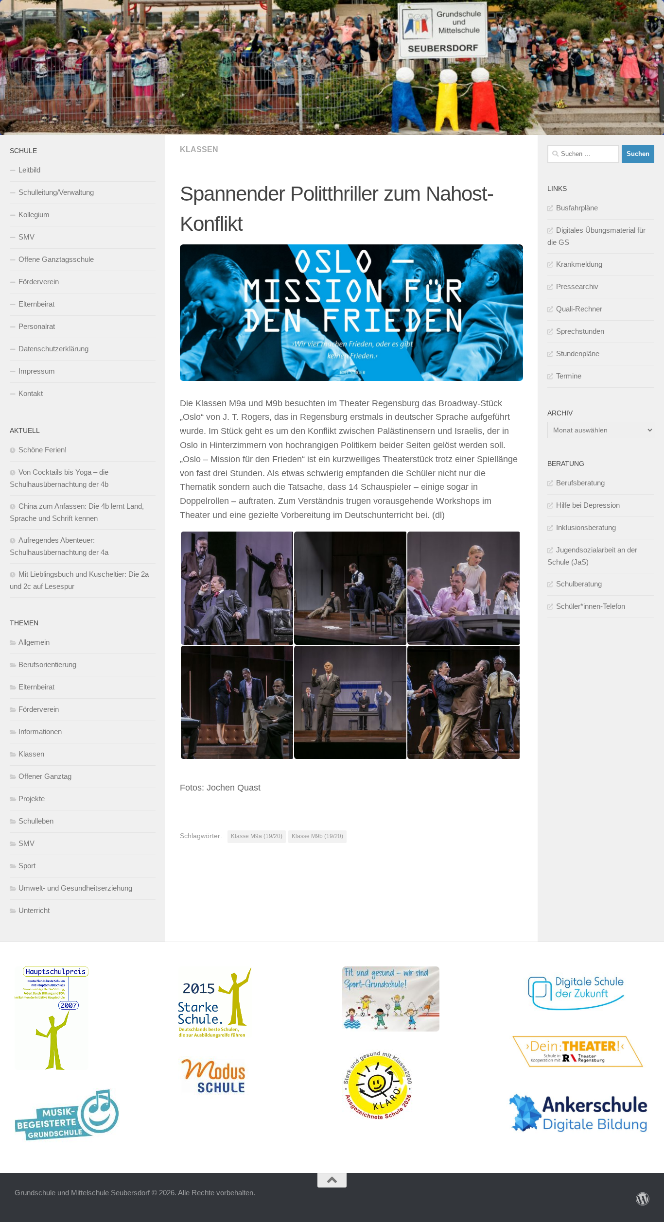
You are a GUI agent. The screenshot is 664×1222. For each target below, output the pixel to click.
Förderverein (38, 281)
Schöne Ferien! (42, 450)
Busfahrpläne (577, 208)
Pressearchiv (577, 286)
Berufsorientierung (47, 664)
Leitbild (29, 170)
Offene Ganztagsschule (56, 259)
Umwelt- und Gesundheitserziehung (75, 888)
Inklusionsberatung (586, 527)
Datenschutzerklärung (53, 348)
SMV (26, 237)
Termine (568, 376)
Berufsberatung (580, 483)
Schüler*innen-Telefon (590, 606)
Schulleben (35, 821)
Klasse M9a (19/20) (256, 836)
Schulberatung (579, 584)
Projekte (31, 798)
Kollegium (34, 214)
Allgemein (34, 642)
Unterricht (34, 910)
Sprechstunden (580, 331)
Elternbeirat (36, 304)
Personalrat (36, 326)
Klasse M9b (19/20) (317, 836)
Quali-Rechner (579, 309)
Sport (26, 865)
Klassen (199, 149)
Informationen (40, 731)
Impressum (36, 371)
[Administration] (642, 1199)
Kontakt (30, 393)
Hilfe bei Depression (588, 505)
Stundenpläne (577, 353)
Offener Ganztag (44, 776)
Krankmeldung (579, 264)
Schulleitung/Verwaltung (56, 192)
